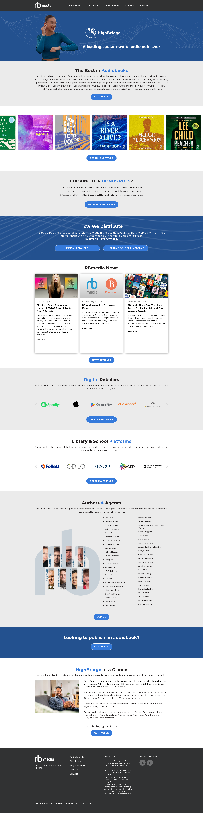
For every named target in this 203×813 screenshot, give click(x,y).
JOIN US (101, 617)
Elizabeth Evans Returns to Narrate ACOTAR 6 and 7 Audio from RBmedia (54, 308)
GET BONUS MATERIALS (101, 204)
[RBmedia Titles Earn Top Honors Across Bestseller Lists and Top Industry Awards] (146, 286)
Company (129, 5)
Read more (42, 340)
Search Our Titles (101, 158)
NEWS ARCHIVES (101, 360)
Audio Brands (75, 5)
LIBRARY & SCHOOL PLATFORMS (126, 248)
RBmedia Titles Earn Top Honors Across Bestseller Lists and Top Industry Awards (146, 308)
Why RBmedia (112, 5)
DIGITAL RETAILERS (77, 248)
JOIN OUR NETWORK (101, 419)
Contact (144, 5)
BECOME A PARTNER (101, 481)
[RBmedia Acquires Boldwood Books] (101, 286)
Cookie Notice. (86, 803)
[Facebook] (150, 763)
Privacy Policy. (71, 803)
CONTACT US (101, 96)
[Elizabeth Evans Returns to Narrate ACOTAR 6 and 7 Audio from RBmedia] (56, 286)
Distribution (94, 5)
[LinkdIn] (142, 763)
